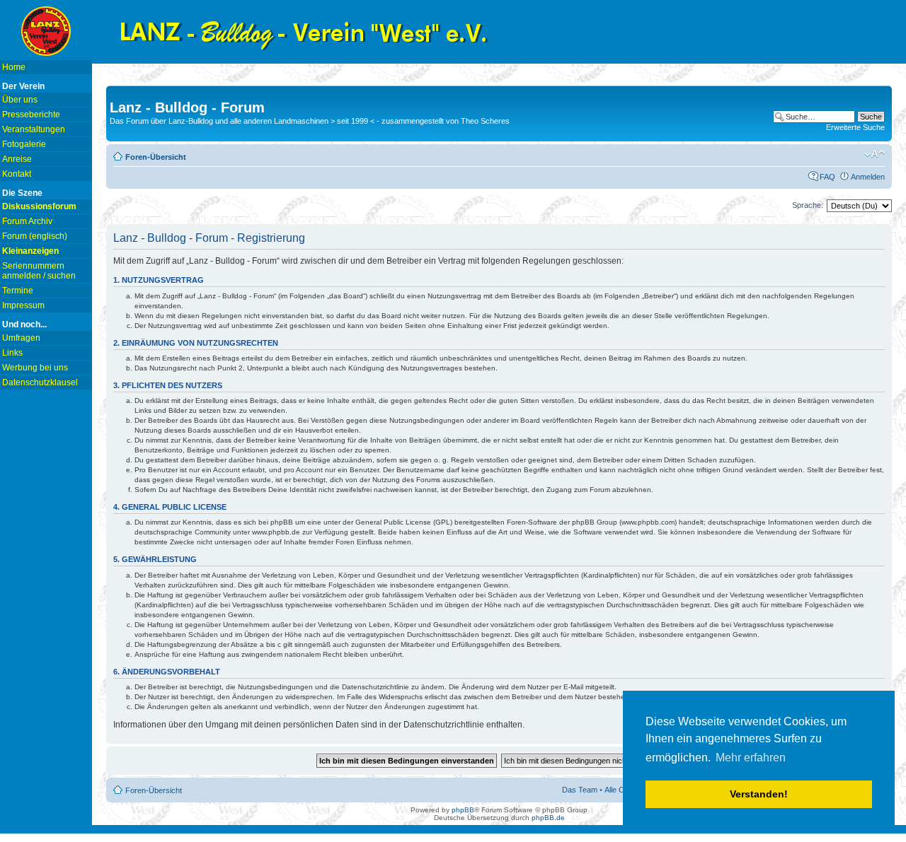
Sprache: (807, 205)
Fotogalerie (24, 144)
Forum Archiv (27, 221)
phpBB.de (548, 817)
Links (12, 353)
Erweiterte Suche (855, 127)
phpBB (463, 810)
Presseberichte (31, 114)
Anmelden (868, 177)
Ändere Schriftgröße (874, 154)
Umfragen (21, 338)
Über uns (20, 100)
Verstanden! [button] (759, 794)
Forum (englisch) (34, 236)
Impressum (23, 305)
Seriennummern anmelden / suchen (39, 271)
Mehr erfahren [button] (751, 758)
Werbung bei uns (35, 368)
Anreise (17, 159)
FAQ (827, 177)
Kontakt (16, 174)
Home (13, 67)
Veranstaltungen (33, 129)
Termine (17, 291)
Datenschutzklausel (40, 382)
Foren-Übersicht (155, 157)
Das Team (579, 789)
